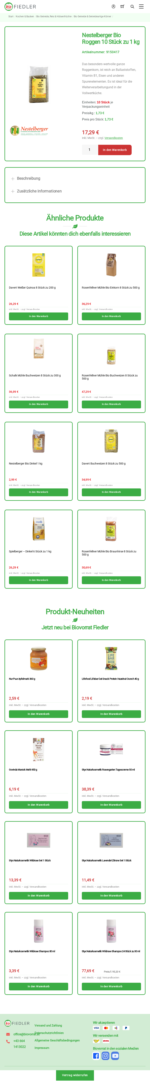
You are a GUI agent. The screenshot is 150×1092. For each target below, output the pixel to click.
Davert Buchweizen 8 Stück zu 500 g (104, 463)
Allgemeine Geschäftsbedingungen (57, 1040)
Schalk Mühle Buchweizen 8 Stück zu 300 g (35, 375)
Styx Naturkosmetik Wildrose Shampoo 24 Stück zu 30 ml (111, 951)
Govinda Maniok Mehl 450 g (23, 769)
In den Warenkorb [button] (38, 316)
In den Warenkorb (115, 150)
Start (10, 16)
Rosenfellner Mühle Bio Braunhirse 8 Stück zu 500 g (109, 553)
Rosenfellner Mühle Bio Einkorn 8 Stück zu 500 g (111, 287)
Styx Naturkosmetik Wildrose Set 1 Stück (30, 860)
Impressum (42, 1048)
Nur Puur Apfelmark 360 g (22, 678)
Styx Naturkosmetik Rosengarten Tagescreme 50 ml (108, 769)
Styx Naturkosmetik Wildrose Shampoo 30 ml (32, 951)
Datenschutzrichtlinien (49, 1033)
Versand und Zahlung (48, 1025)
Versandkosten (113, 138)
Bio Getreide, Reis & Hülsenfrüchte (53, 16)
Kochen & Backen (25, 16)
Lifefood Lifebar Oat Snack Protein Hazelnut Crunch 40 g (110, 678)
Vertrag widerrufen (75, 1075)
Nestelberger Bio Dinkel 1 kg (25, 463)
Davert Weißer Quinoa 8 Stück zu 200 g (32, 287)
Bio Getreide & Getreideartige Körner (92, 16)
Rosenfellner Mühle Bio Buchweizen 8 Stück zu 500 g (110, 377)
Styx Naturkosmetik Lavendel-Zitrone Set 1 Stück (106, 860)
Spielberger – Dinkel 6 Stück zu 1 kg (30, 551)
